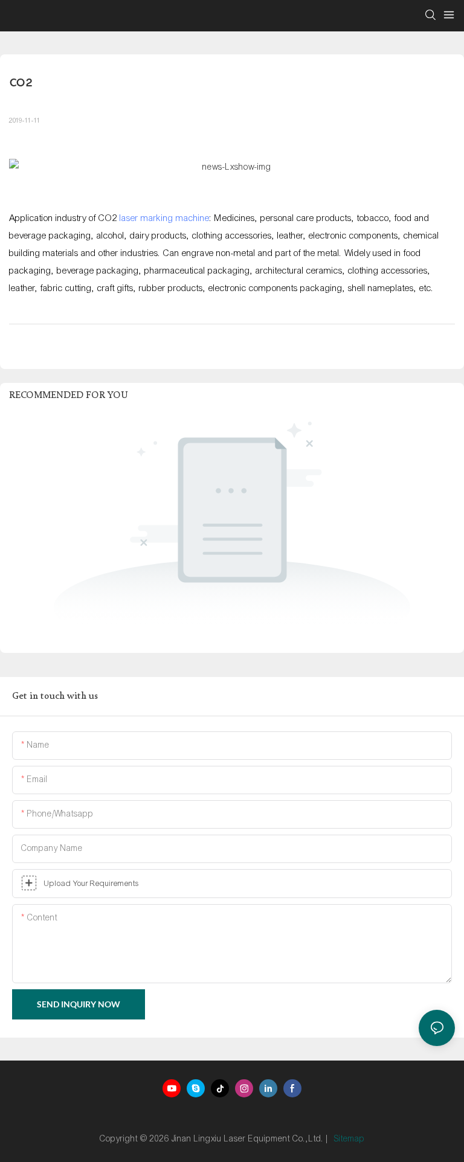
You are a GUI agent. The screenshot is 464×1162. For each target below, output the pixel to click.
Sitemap (349, 1139)
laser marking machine (165, 218)
